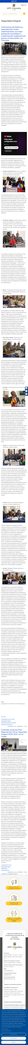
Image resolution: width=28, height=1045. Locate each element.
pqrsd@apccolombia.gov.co (11, 987)
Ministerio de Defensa (6, 724)
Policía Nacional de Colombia (8, 723)
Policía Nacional (5, 870)
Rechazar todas (14, 1038)
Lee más (3, 716)
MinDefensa (4, 868)
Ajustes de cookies (13, 1034)
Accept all (14, 1042)
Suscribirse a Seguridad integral (9, 874)
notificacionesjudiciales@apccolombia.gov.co (15, 1005)
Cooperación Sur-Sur (6, 865)
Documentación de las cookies (6, 1030)
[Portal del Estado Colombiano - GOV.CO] (14, 1)
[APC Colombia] (14, 7)
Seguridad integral (6, 721)
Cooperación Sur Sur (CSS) (7, 719)
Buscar (24, 13)
